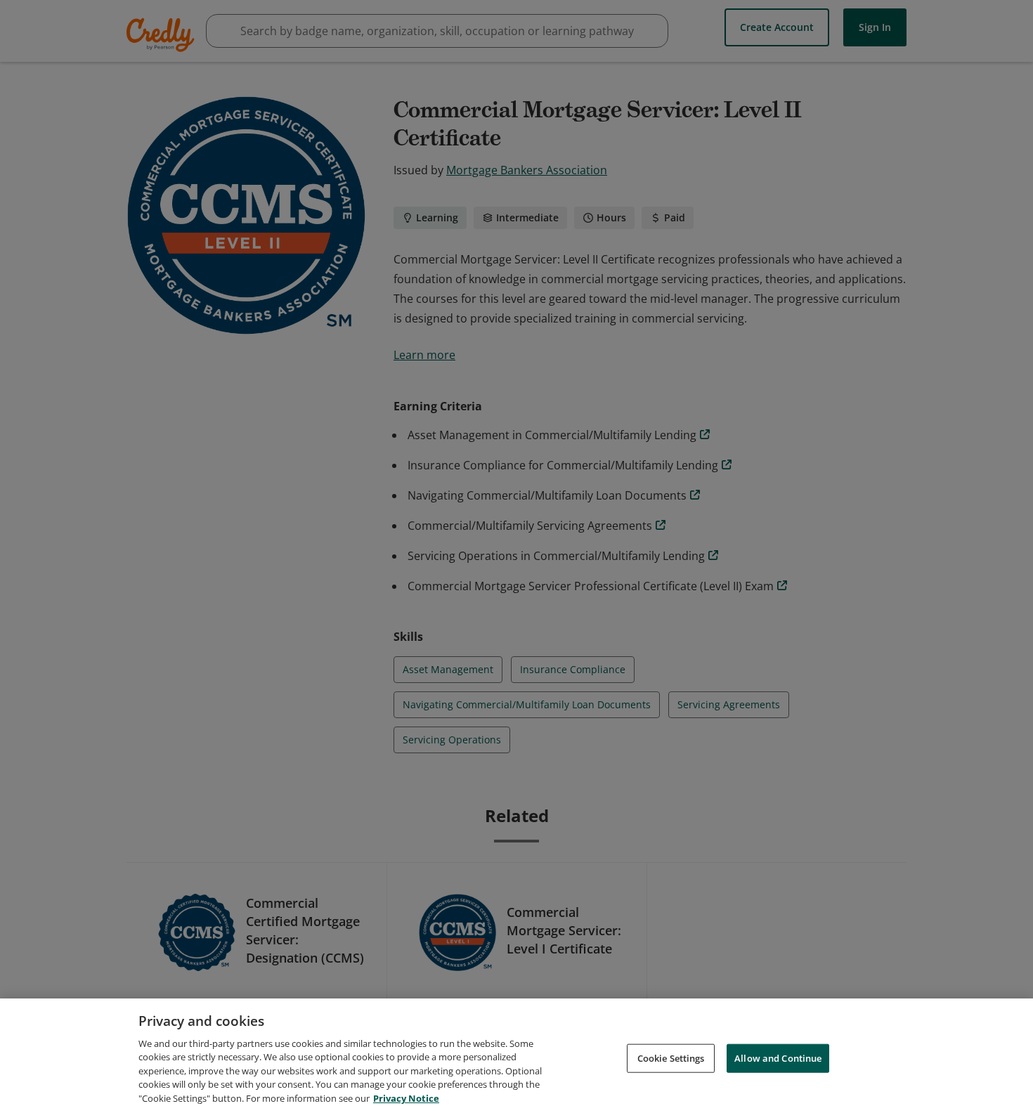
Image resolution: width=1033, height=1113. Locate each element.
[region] (516, 1055)
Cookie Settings (671, 1057)
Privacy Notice (406, 1098)
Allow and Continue (777, 1057)
